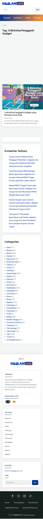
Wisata (7, 446)
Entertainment (13, 262)
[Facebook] (12, 496)
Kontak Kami (33, 502)
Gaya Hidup (11, 273)
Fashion (10, 265)
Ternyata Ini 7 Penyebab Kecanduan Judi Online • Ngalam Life (22, 217)
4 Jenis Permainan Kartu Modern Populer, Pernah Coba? (22, 223)
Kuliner (7, 450)
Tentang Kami (19, 502)
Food (9, 267)
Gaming (10, 270)
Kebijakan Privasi (11, 508)
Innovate (10, 285)
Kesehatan (18, 18)
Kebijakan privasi (29, 515)
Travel (9, 337)
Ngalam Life (18, 515)
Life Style (10, 293)
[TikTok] (30, 496)
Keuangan (11, 290)
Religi (9, 316)
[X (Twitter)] (18, 496)
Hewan (9, 276)
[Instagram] (24, 496)
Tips (8, 334)
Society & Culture (14, 322)
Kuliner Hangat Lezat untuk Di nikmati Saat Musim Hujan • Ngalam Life (23, 203)
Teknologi (11, 331)
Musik (28, 18)
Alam (9, 247)
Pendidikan (11, 308)
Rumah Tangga (13, 319)
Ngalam (10, 302)
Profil (9, 314)
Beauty (10, 250)
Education (11, 259)
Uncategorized (13, 340)
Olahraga (37, 18)
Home (4, 25)
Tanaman (10, 325)
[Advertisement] (21, 59)
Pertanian (11, 311)
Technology (12, 328)
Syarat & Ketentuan (30, 508)
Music (9, 296)
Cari (37, 9)
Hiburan (10, 279)
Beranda (7, 18)
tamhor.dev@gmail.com (13, 471)
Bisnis (9, 253)
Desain (9, 256)
